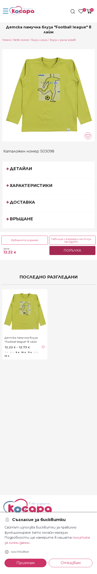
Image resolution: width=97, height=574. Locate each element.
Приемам (25, 563)
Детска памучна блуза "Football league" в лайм (21, 339)
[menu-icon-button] (5, 11)
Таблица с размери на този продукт (71, 240)
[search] (73, 11)
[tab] (48, 169)
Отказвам (71, 563)
